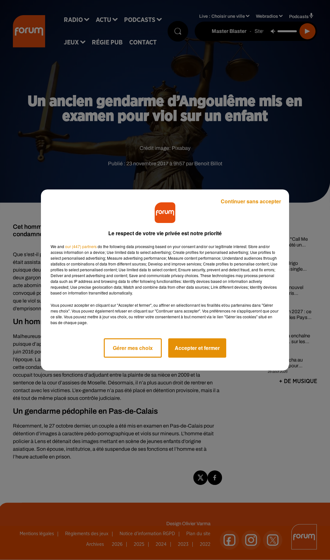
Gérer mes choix (133, 348)
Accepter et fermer (197, 348)
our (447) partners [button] (81, 246)
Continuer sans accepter (251, 201)
